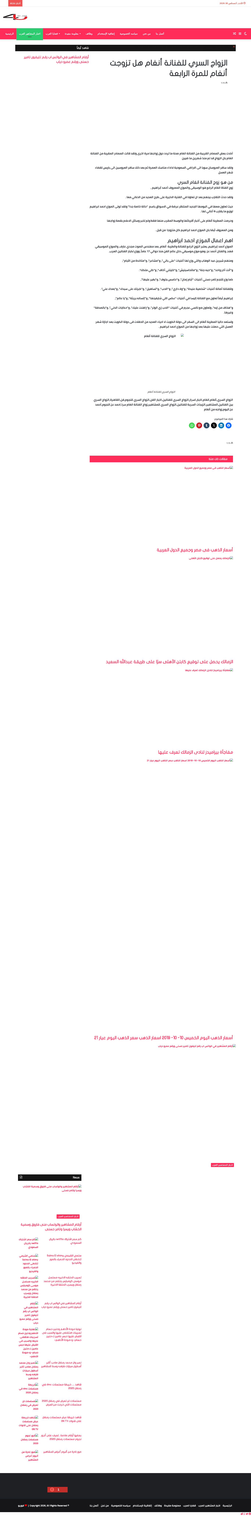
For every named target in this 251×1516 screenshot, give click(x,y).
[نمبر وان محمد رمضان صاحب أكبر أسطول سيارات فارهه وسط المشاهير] (28, 1370)
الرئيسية (9, 33)
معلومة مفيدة (71, 33)
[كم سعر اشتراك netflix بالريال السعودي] (28, 1244)
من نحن (147, 33)
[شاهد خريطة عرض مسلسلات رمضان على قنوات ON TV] (28, 1423)
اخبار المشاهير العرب (29, 33)
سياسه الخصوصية (129, 33)
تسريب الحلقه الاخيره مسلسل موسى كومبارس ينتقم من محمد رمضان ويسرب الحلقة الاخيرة (62, 1281)
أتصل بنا (160, 33)
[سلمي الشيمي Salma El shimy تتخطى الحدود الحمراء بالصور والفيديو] (28, 1263)
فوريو (21, 1505)
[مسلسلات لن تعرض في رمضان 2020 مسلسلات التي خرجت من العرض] (28, 1406)
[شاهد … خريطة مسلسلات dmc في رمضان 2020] (28, 1390)
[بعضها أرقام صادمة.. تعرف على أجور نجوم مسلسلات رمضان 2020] (28, 1440)
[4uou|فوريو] (18, 17)
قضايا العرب (52, 33)
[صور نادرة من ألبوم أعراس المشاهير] (28, 1457)
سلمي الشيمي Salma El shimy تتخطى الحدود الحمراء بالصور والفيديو (64, 1259)
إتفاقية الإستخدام (106, 33)
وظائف (89, 33)
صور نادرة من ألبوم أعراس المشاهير (62, 1451)
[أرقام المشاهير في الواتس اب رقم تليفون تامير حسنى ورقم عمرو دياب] (28, 1313)
